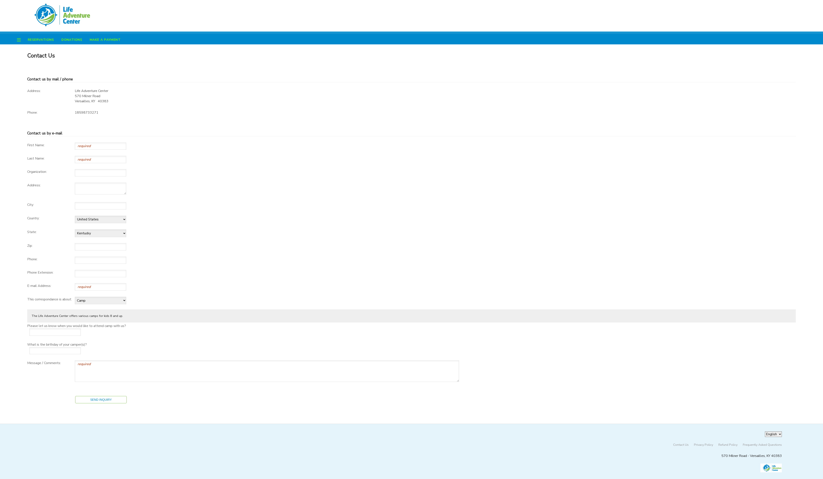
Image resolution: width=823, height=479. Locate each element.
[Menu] (22, 39)
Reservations (41, 40)
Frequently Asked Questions (762, 445)
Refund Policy (727, 445)
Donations (72, 40)
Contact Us (681, 445)
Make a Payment (105, 40)
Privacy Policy (703, 445)
